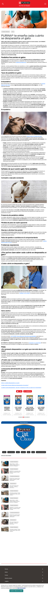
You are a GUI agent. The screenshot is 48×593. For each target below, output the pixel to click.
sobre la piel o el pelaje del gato (34, 136)
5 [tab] (24, 417)
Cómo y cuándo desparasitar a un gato (10, 382)
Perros (6, 569)
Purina (6, 575)
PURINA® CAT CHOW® (24, 293)
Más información (21, 588)
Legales (7, 581)
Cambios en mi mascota (41, 452)
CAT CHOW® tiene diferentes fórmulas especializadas (23, 336)
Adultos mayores (11, 452)
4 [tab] (23, 417)
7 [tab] (27, 417)
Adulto (4, 452)
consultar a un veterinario (35, 342)
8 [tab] (28, 417)
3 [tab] (21, 417)
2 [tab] (20, 417)
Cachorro (23, 452)
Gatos (6, 572)
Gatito (18, 452)
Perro (33, 452)
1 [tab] (19, 417)
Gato (28, 452)
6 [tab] (26, 417)
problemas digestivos (21, 62)
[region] (24, 588)
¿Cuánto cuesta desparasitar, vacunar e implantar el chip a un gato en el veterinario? (21, 387)
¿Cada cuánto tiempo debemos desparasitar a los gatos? (15, 385)
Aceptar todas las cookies (16, 590)
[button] (45, 4)
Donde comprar (8, 578)
